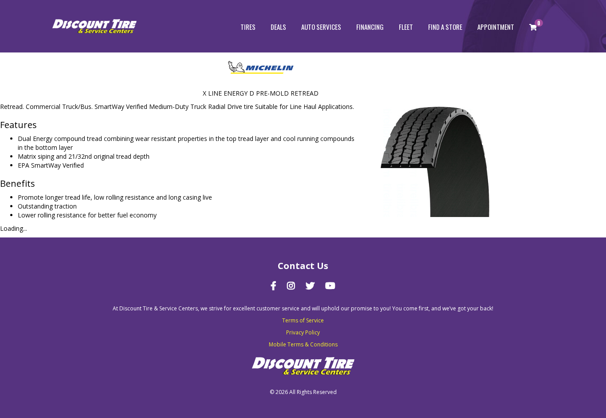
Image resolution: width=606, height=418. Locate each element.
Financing (370, 27)
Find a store (445, 27)
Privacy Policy (303, 332)
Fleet (406, 27)
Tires (248, 27)
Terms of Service (303, 320)
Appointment (495, 27)
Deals (278, 27)
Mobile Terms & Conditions (303, 344)
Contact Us (303, 266)
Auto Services (321, 27)
